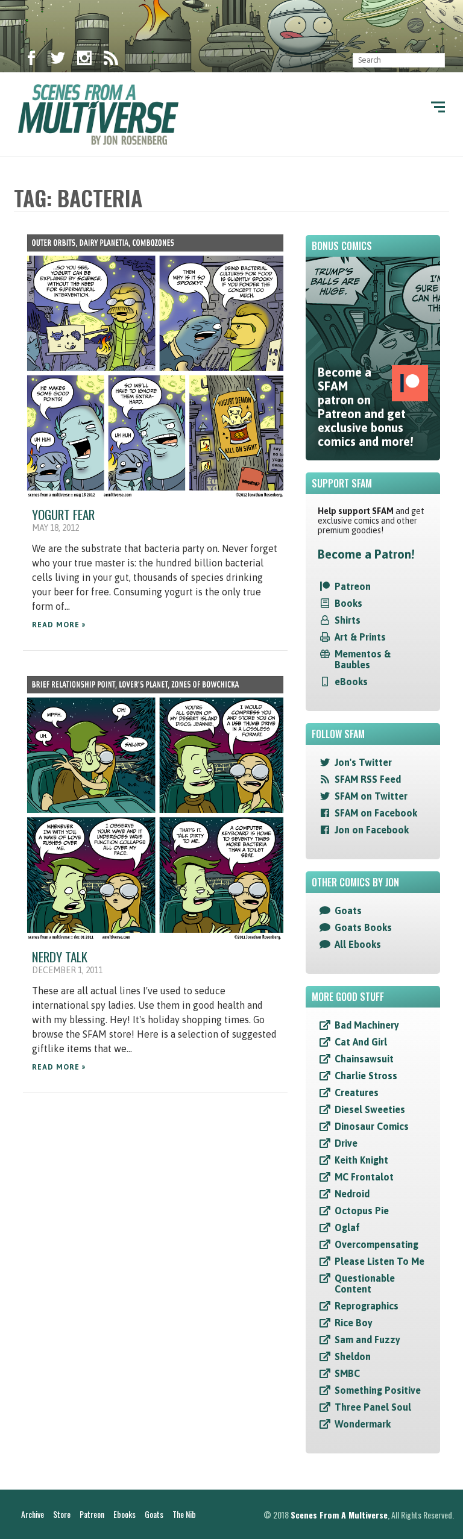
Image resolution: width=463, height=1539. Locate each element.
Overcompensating (376, 1244)
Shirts (348, 620)
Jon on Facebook (372, 829)
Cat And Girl (361, 1041)
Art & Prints (360, 637)
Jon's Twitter (363, 762)
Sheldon (353, 1356)
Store (62, 1514)
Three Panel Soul (373, 1407)
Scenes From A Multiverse (339, 1514)
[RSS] (111, 60)
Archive (32, 1514)
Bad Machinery (367, 1025)
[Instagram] (84, 60)
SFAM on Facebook (376, 812)
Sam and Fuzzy (367, 1339)
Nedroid (352, 1193)
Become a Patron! (366, 554)
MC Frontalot (364, 1176)
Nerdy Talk (59, 956)
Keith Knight (361, 1160)
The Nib (184, 1514)
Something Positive (378, 1390)
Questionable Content (365, 1283)
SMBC (347, 1373)
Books (348, 603)
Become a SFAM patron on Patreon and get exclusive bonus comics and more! (365, 406)
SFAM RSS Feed (368, 779)
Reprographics (366, 1305)
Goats (348, 910)
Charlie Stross (366, 1075)
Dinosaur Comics (372, 1126)
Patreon (353, 586)
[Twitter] (58, 60)
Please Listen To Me (379, 1261)
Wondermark (363, 1423)
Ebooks (124, 1514)
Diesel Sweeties (370, 1109)
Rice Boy (354, 1322)
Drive (346, 1143)
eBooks (351, 681)
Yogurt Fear (63, 514)
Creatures (357, 1092)
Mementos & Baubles (363, 659)
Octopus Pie (362, 1210)
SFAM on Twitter (371, 796)
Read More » (59, 625)
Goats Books (363, 927)
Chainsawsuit (364, 1058)
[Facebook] (31, 60)
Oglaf (347, 1227)
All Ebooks (358, 944)
